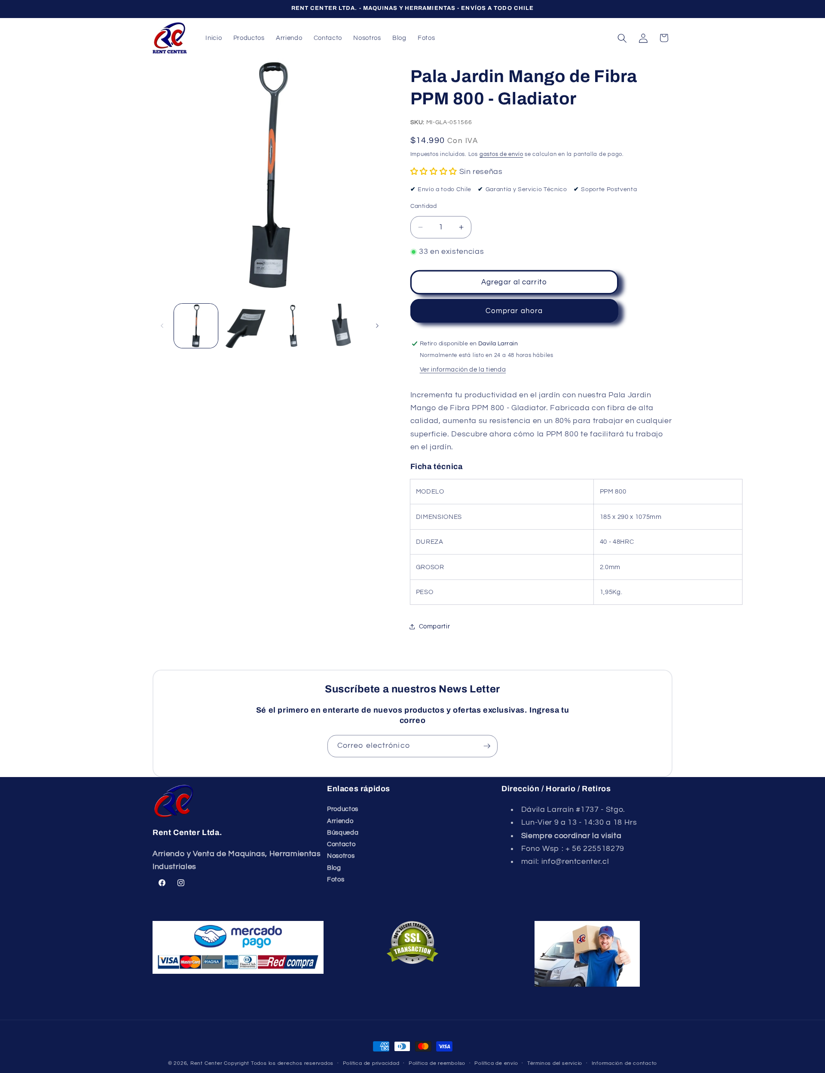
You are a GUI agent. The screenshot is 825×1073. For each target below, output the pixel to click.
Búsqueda (342, 832)
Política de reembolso (437, 1063)
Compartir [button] (434, 626)
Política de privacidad (371, 1063)
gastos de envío (501, 154)
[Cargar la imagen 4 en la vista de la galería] (342, 326)
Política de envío (496, 1063)
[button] (622, 37)
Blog (334, 867)
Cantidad (423, 205)
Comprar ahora (514, 310)
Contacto (341, 844)
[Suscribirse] (487, 746)
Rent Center (206, 1063)
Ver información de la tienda (463, 369)
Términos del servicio (554, 1063)
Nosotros (340, 855)
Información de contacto (624, 1063)
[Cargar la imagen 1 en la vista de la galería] (196, 326)
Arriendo (340, 820)
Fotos (335, 879)
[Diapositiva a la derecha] (377, 326)
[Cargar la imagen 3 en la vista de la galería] (294, 326)
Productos (342, 808)
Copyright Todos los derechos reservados (278, 1063)
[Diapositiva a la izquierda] (162, 326)
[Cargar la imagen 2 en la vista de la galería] (245, 326)
